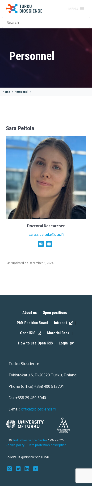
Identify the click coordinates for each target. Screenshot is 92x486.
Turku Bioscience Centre (30, 440)
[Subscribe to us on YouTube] (35, 468)
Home (6, 92)
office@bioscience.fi (38, 409)
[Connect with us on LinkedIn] (27, 468)
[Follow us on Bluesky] (18, 468)
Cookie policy (15, 445)
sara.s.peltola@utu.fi (46, 234)
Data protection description (47, 445)
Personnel (21, 92)
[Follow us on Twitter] (10, 468)
